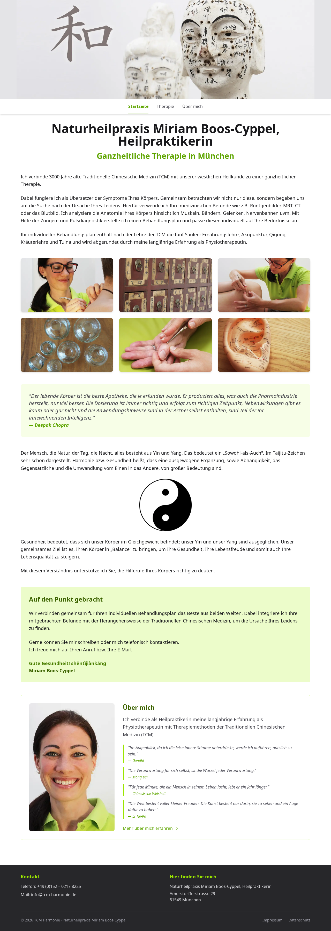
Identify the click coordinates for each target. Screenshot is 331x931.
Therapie (165, 106)
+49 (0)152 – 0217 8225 (59, 886)
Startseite (138, 106)
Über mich (192, 106)
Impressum (272, 920)
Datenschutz (299, 920)
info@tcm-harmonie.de (53, 894)
